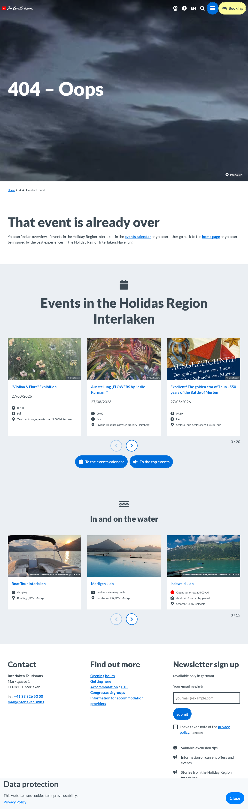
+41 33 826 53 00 (28, 696)
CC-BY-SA (75, 575)
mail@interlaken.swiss (26, 702)
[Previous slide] (116, 446)
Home (11, 190)
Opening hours (102, 676)
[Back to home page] (17, 8)
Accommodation (104, 687)
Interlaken (236, 174)
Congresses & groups (107, 692)
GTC (124, 687)
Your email (188, 686)
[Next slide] (132, 446)
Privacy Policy (15, 802)
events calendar (138, 236)
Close (235, 798)
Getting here (100, 681)
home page (211, 236)
